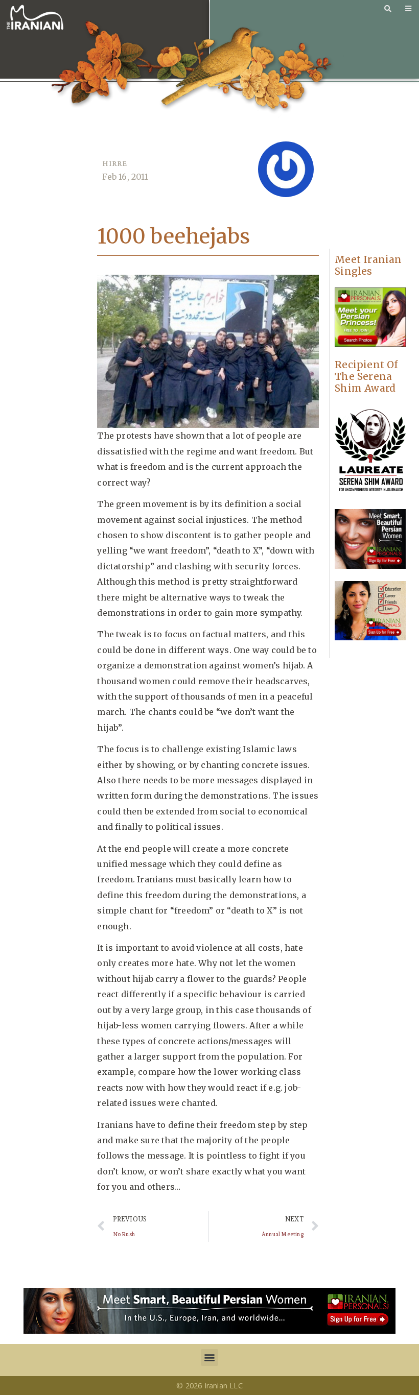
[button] (209, 1357)
